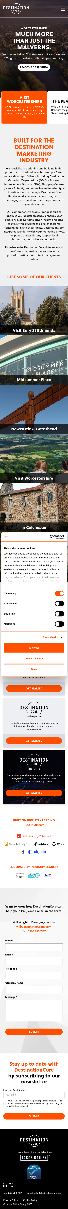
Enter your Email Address (14, 1090)
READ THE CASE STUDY (34, 69)
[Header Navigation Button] (63, 9)
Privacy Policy (38, 581)
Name (8, 940)
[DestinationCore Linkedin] (5, 1185)
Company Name (14, 983)
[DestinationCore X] (11, 1185)
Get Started (34, 688)
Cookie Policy (30, 1200)
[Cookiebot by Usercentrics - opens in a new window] (49, 537)
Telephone (11, 968)
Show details (50, 637)
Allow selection (34, 658)
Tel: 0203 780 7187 (12, 1193)
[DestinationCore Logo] (34, 1141)
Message (10, 997)
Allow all (34, 647)
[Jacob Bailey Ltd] (35, 1158)
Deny (34, 669)
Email (8, 954)
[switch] (59, 603)
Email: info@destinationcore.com (44, 1193)
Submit (34, 1032)
